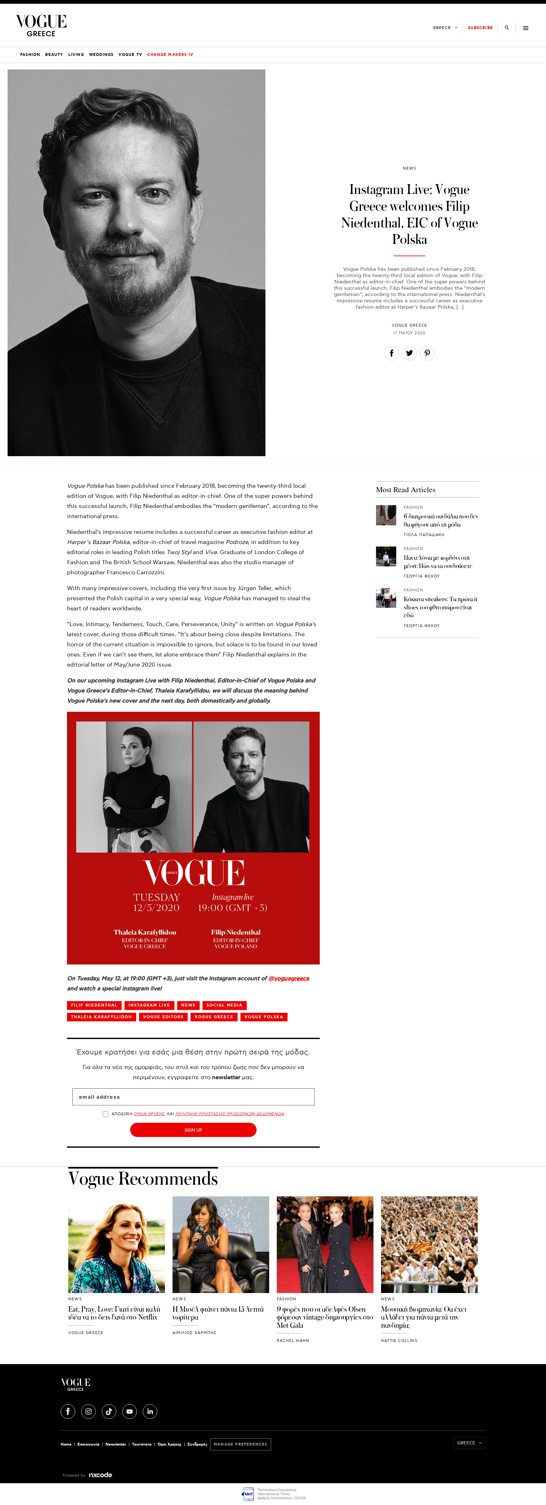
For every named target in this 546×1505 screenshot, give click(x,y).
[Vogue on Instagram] (89, 1410)
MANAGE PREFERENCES (241, 1444)
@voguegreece (288, 978)
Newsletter (116, 1444)
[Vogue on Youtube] (130, 1410)
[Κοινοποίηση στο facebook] (392, 354)
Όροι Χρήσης (169, 1444)
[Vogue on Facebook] (68, 1410)
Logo (131, 1387)
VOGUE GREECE (409, 325)
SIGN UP (193, 1130)
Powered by (75, 1475)
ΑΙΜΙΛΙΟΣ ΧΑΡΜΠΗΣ (194, 1333)
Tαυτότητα (142, 1444)
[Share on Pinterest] (427, 354)
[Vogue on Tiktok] (110, 1410)
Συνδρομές (197, 1444)
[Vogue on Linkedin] (150, 1410)
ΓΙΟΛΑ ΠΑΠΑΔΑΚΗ (424, 535)
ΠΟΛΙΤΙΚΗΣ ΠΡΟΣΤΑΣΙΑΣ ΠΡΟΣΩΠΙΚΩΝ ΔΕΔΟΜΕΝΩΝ (229, 1114)
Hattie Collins (399, 1341)
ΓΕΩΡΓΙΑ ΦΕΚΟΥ (422, 576)
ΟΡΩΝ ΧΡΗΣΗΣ (149, 1114)
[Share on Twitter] (409, 354)
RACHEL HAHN (293, 1341)
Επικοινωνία (88, 1444)
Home (66, 1444)
